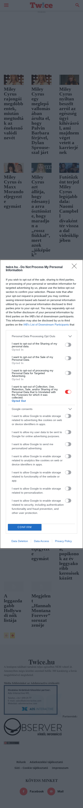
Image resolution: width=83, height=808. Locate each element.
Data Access (41, 541)
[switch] (68, 345)
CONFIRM (25, 527)
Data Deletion (19, 541)
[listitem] (41, 336)
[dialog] (41, 404)
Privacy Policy (63, 541)
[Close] (75, 267)
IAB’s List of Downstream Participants (46, 324)
